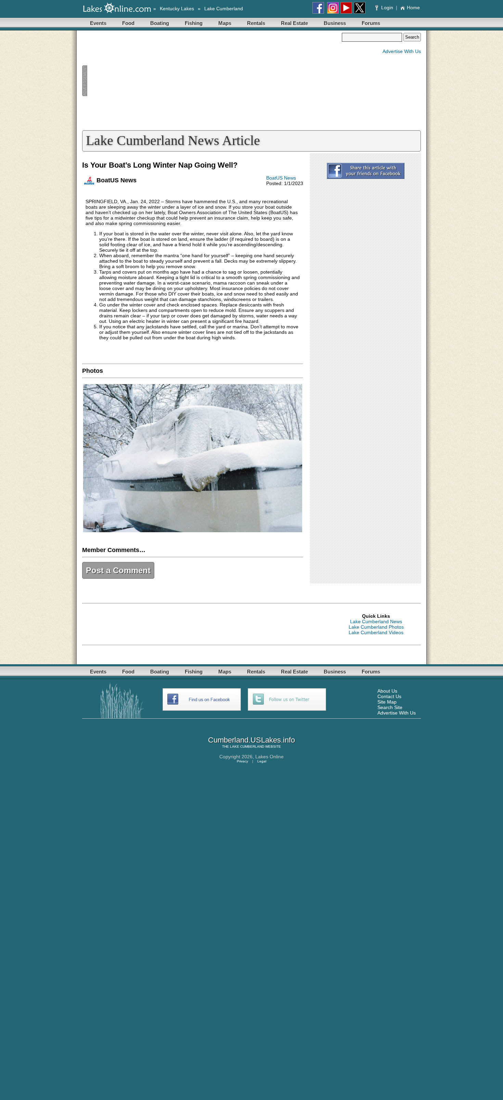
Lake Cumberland (223, 8)
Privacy (242, 761)
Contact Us (389, 696)
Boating (159, 23)
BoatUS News (281, 178)
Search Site (389, 707)
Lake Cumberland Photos (376, 627)
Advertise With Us (402, 51)
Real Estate (294, 23)
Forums (371, 23)
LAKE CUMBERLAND (247, 746)
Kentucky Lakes (177, 8)
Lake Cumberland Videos (376, 632)
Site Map (387, 702)
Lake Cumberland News (376, 621)
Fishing (194, 23)
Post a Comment (118, 570)
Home (413, 7)
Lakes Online (269, 756)
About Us (387, 691)
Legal (261, 761)
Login (387, 7)
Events (98, 23)
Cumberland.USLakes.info (251, 740)
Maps (224, 23)
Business (335, 23)
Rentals (256, 23)
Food (128, 23)
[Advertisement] (211, 81)
